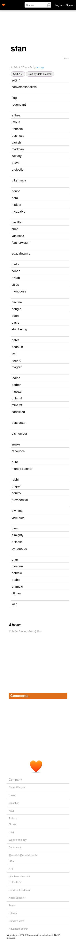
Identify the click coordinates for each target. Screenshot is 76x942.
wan (14, 604)
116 (57, 604)
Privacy (13, 913)
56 (59, 360)
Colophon (14, 803)
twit (14, 353)
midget (16, 204)
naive (15, 340)
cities (15, 284)
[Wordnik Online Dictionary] (3, 4)
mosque (17, 566)
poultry (16, 493)
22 (57, 479)
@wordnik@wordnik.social (23, 855)
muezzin (17, 391)
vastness (18, 235)
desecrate (18, 422)
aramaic (17, 586)
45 (60, 405)
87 (58, 163)
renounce (18, 451)
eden (15, 315)
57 (58, 191)
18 (64, 211)
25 (60, 302)
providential (20, 499)
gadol (15, 264)
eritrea (16, 115)
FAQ (11, 810)
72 (64, 423)
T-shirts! (13, 818)
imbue (16, 122)
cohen (16, 271)
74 (64, 104)
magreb (17, 367)
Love (65, 58)
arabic (16, 579)
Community (15, 847)
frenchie (17, 129)
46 (57, 322)
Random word (16, 921)
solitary (17, 156)
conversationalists (24, 87)
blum (15, 528)
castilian (17, 222)
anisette (17, 541)
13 (62, 149)
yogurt (16, 80)
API (11, 868)
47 (62, 136)
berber (16, 384)
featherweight (21, 242)
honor (16, 191)
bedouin (17, 346)
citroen (16, 593)
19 (59, 486)
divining (17, 510)
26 (64, 169)
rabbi (15, 479)
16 (61, 347)
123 (59, 122)
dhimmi (17, 398)
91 (58, 340)
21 (61, 566)
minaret (17, 405)
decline (17, 302)
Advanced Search (18, 928)
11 (57, 284)
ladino (16, 378)
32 (58, 80)
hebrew (17, 573)
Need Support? (17, 897)
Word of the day (18, 839)
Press (12, 795)
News (12, 824)
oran (15, 559)
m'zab (16, 277)
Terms (12, 905)
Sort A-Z (18, 74)
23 (65, 180)
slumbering (19, 329)
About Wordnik (17, 787)
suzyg (40, 67)
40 (59, 142)
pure (15, 462)
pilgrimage (19, 180)
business (18, 135)
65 (56, 198)
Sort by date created (39, 74)
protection (18, 169)
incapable (18, 211)
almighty (17, 535)
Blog (11, 832)
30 (12, 259)
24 (65, 433)
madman (18, 149)
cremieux (18, 517)
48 (60, 156)
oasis (15, 322)
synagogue (19, 548)
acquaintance (21, 253)
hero (15, 198)
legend (16, 360)
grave (15, 162)
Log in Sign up (64, 5)
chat (15, 229)
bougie (16, 309)
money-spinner (22, 468)
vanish (16, 142)
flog (14, 97)
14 (59, 385)
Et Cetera (15, 882)
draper (16, 486)
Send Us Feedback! (20, 890)
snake (16, 444)
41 (56, 229)
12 (12, 248)
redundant (19, 104)
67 (54, 354)
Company (15, 779)
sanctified (18, 411)
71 (56, 462)
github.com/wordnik (19, 876)
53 (58, 444)
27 (55, 98)
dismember (19, 433)
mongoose (19, 291)
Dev (11, 860)
